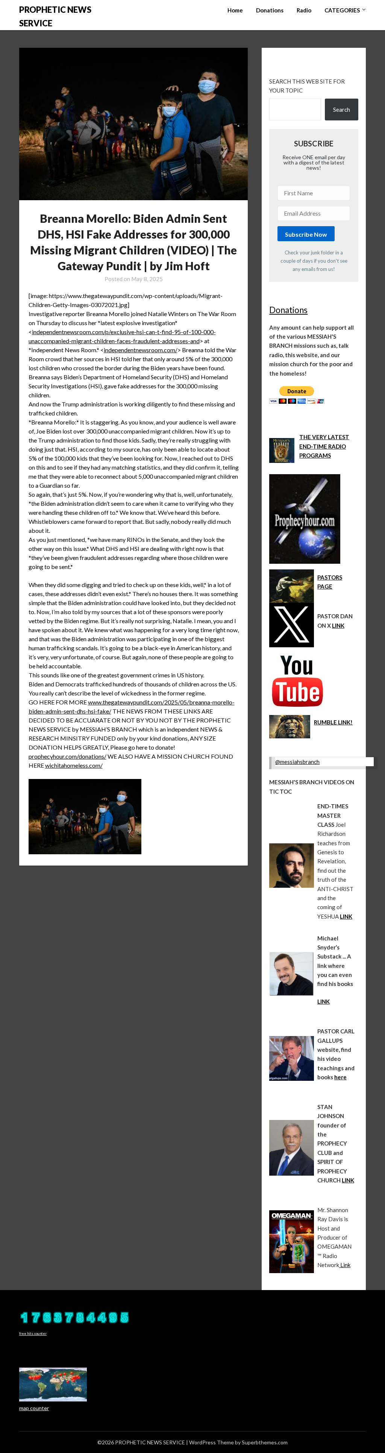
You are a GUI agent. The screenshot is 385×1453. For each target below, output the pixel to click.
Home (235, 10)
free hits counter (33, 1333)
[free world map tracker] (53, 1399)
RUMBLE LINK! (333, 722)
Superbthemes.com (265, 1442)
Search (341, 109)
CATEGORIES (342, 10)
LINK (338, 625)
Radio (304, 10)
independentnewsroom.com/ (140, 349)
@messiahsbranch (297, 761)
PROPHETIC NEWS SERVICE (55, 16)
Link (344, 1264)
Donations (269, 10)
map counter (34, 1408)
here (340, 1077)
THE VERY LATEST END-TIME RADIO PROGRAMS (324, 446)
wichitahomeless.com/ (74, 765)
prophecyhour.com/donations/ (67, 756)
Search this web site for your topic (307, 86)
